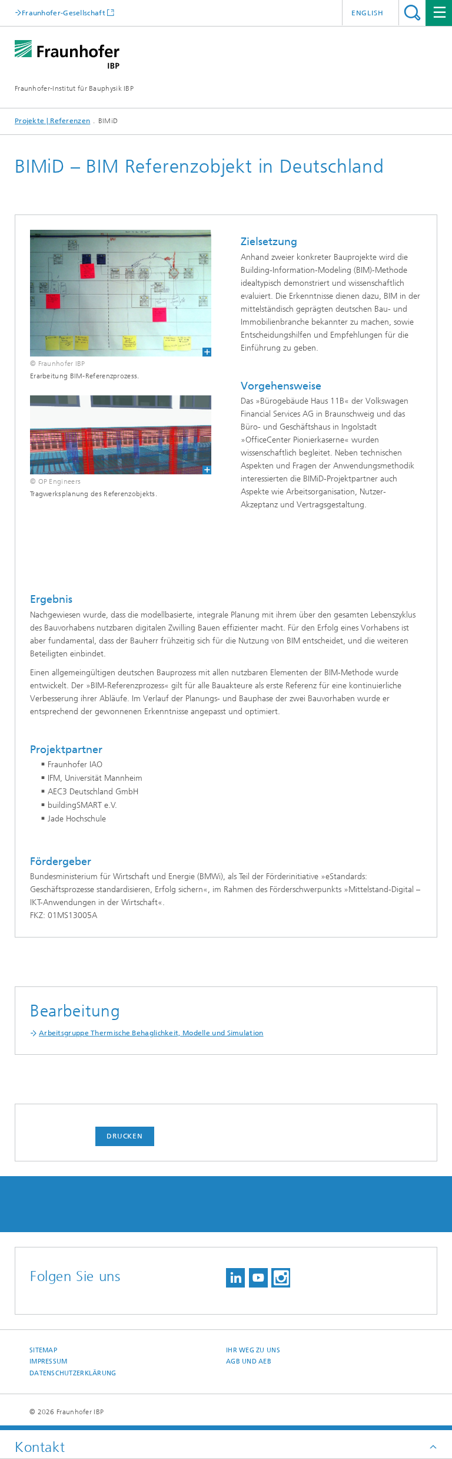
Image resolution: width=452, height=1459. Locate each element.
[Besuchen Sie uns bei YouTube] (258, 1278)
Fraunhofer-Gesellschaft (63, 12)
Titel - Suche (412, 12)
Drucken (125, 1136)
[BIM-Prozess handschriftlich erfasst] (113, 293)
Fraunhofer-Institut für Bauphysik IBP (74, 88)
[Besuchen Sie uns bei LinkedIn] (235, 1278)
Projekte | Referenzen (52, 121)
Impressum (48, 1361)
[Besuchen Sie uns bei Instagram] (280, 1278)
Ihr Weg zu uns (253, 1350)
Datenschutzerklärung (73, 1373)
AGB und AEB (248, 1361)
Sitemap (43, 1350)
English (367, 13)
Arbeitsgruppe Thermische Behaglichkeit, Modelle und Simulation (151, 1033)
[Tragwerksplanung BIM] (113, 434)
